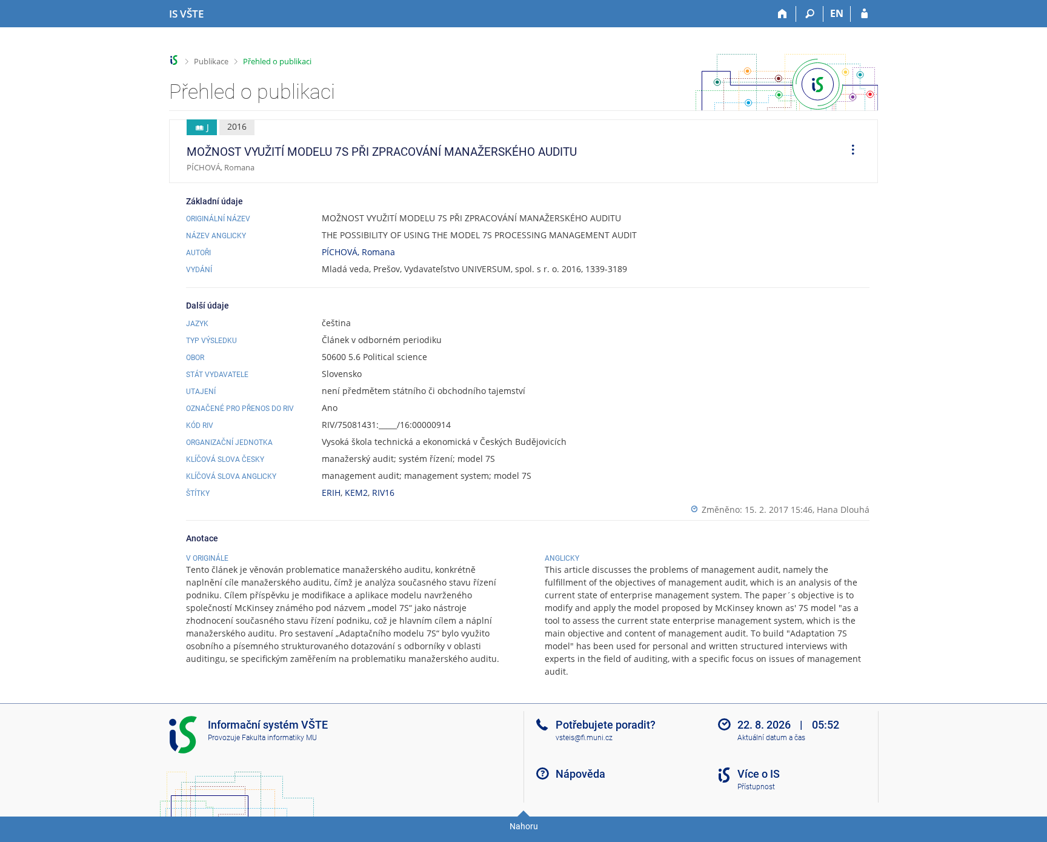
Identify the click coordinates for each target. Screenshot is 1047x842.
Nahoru (524, 826)
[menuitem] (848, 151)
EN (836, 13)
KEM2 (356, 492)
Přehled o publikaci (277, 61)
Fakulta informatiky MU (279, 737)
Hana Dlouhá (843, 509)
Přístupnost (756, 787)
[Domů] (782, 14)
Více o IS (758, 773)
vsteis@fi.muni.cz (584, 737)
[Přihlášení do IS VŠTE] (864, 14)
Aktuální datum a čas (771, 737)
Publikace (211, 61)
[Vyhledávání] (809, 14)
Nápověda (580, 773)
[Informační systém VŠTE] (174, 60)
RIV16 (383, 492)
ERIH (331, 492)
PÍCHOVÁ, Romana (358, 252)
